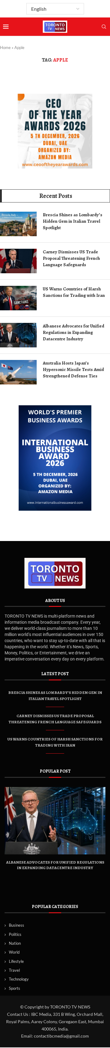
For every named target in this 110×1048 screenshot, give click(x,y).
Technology (19, 979)
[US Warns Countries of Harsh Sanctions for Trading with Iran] (18, 298)
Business (16, 925)
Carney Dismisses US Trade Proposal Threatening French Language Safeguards (71, 258)
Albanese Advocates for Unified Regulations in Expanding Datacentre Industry (73, 332)
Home (5, 47)
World (14, 952)
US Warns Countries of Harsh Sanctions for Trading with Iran (74, 292)
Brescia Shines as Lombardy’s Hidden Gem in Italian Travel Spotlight (72, 221)
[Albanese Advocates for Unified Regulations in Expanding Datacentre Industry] (18, 335)
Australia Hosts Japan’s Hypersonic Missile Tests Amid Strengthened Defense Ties (73, 369)
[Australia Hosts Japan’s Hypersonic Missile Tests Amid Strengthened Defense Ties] (18, 372)
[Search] (104, 27)
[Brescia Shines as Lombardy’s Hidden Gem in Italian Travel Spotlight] (18, 224)
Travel (14, 970)
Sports (14, 988)
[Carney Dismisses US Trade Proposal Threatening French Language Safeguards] (18, 261)
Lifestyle (16, 961)
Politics (15, 934)
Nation (15, 943)
